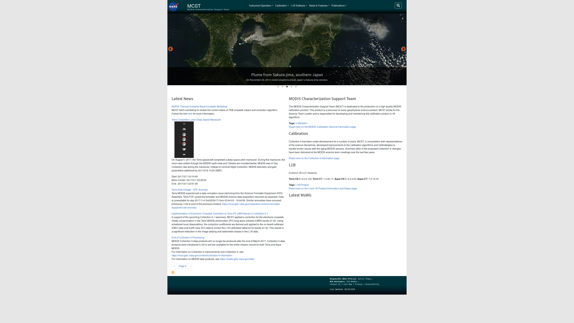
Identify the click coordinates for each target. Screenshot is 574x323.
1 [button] (278, 86)
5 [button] (295, 86)
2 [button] (282, 86)
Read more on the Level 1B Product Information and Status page (323, 188)
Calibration (281, 5)
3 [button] (287, 86)
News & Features (318, 5)
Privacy (358, 284)
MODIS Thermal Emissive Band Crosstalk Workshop (199, 106)
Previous (170, 49)
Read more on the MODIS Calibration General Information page (322, 126)
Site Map (348, 284)
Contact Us (335, 284)
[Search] (398, 5)
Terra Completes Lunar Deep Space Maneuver (196, 119)
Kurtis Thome (364, 279)
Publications (338, 5)
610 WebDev (352, 282)
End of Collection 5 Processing (188, 237)
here (190, 113)
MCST (194, 5)
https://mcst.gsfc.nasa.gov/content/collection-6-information (202, 255)
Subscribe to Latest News (173, 272)
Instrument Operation (260, 5)
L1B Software (298, 5)
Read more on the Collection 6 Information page (314, 158)
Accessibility (372, 284)
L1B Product (302, 184)
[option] (287, 49)
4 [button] (291, 86)
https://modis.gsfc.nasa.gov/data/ (237, 259)
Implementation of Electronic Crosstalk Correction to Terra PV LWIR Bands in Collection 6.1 (220, 213)
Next (403, 49)
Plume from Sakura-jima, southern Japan (287, 74)
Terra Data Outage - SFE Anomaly (190, 189)
